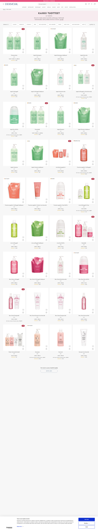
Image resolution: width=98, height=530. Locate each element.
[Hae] (59, 4)
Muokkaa (86, 523)
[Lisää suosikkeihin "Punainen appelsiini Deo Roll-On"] (69, 199)
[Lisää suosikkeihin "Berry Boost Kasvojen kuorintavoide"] (46, 310)
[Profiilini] (92, 4)
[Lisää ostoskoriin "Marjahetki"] (93, 240)
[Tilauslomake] (86, 4)
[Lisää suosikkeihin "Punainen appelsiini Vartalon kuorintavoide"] (46, 199)
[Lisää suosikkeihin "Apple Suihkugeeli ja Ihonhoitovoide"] (93, 86)
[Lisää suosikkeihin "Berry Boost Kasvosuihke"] (93, 310)
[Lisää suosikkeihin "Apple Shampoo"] (69, 123)
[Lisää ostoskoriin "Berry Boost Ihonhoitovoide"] (69, 276)
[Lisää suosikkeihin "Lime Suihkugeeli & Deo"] (93, 199)
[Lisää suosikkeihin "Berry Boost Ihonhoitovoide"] (69, 273)
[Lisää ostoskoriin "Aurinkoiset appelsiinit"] (69, 164)
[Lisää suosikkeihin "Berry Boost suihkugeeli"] (23, 273)
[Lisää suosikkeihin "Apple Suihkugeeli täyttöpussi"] (46, 86)
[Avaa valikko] (3, 4)
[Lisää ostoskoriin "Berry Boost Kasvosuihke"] (93, 312)
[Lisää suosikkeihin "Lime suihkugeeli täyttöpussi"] (46, 237)
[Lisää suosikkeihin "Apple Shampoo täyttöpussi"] (93, 123)
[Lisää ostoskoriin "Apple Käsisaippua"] (46, 52)
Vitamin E (29, 24)
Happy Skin (66, 24)
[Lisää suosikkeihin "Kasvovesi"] (69, 346)
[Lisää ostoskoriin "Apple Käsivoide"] (93, 52)
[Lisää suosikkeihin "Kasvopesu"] (46, 346)
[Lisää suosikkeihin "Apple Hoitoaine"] (23, 161)
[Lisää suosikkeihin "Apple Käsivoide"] (93, 49)
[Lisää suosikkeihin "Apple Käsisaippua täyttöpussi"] (69, 49)
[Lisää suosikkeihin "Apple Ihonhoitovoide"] (69, 86)
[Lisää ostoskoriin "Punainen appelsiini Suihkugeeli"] (93, 164)
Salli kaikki (86, 519)
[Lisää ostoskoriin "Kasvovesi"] (69, 349)
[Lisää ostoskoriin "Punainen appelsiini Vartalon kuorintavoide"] (46, 202)
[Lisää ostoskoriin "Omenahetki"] (46, 126)
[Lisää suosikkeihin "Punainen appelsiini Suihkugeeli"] (93, 161)
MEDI (35, 24)
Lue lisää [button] (61, 19)
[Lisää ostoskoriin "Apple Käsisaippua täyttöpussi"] (69, 52)
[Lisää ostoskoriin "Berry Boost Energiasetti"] (23, 312)
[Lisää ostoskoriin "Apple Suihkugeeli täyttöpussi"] (46, 88)
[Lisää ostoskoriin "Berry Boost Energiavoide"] (69, 312)
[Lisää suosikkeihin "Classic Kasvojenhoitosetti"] (23, 346)
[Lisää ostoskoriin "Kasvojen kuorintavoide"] (93, 349)
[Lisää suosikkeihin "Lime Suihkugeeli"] (23, 237)
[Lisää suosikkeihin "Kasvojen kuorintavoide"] (93, 346)
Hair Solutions (75, 24)
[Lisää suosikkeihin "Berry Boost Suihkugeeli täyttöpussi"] (46, 273)
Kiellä (86, 526)
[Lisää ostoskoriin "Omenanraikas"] (23, 52)
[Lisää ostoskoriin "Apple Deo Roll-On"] (23, 126)
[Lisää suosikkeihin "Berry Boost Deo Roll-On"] (93, 273)
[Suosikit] (89, 4)
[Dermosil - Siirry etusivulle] (11, 4)
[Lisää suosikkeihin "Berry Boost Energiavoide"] (69, 310)
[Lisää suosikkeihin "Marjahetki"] (93, 237)
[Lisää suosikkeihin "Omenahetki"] (46, 123)
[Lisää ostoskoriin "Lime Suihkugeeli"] (23, 240)
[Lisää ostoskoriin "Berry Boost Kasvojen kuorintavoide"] (46, 312)
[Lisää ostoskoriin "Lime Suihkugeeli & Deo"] (93, 202)
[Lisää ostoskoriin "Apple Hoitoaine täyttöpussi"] (46, 164)
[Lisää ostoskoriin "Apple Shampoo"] (69, 126)
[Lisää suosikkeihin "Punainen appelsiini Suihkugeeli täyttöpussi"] (23, 199)
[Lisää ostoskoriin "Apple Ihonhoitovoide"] (69, 88)
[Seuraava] (87, 24)
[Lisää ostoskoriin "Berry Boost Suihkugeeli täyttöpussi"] (46, 276)
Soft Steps (84, 24)
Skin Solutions (42, 24)
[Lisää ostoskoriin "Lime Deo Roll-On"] (69, 240)
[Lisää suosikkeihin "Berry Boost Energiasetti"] (23, 310)
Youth (59, 24)
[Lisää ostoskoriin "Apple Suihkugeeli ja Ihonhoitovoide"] (93, 88)
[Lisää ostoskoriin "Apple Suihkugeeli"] (23, 88)
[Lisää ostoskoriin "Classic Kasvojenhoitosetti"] (23, 349)
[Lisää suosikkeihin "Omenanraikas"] (23, 49)
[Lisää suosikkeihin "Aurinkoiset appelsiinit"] (69, 161)
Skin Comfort (52, 24)
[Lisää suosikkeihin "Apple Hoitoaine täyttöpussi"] (46, 161)
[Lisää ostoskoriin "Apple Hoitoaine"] (23, 164)
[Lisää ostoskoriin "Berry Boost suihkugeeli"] (23, 276)
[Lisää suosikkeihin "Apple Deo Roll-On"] (23, 123)
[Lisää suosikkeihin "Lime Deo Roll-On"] (69, 237)
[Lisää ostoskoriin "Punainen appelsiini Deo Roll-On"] (69, 202)
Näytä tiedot (19, 526)
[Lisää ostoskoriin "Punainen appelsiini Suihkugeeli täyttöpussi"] (23, 202)
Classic (14, 24)
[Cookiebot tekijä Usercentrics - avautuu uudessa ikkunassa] (9, 528)
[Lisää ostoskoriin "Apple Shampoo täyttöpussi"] (93, 126)
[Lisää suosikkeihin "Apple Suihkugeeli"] (23, 86)
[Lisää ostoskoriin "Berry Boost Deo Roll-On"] (93, 276)
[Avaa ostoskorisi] (95, 4)
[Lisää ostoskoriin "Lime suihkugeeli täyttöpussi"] (46, 240)
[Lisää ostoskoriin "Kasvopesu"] (46, 349)
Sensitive (21, 24)
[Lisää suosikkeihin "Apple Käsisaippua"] (46, 49)
